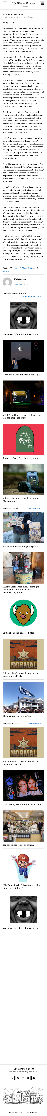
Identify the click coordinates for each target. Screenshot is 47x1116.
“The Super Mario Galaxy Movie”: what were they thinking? (21, 886)
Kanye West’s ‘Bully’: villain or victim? (21, 334)
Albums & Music (20, 268)
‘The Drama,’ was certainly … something (22, 804)
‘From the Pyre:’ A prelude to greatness (22, 458)
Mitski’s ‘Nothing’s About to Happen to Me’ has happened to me (21, 416)
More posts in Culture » (36, 508)
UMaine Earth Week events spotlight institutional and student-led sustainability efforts (21, 589)
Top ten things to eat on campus (19, 844)
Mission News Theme (16, 1113)
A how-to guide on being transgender (21, 546)
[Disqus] (23, 964)
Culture (31, 268)
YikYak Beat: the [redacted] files (18, 632)
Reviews (6, 271)
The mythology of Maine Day (17, 716)
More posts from (20, 284)
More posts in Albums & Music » (33, 296)
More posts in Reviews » (36, 723)
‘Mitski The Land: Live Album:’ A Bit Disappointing (20, 500)
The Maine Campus (24, 3)
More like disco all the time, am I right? (22, 374)
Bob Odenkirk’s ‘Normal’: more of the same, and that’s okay (21, 674)
